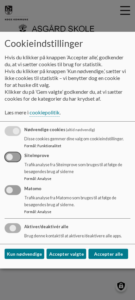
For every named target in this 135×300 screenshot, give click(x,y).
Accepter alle (108, 254)
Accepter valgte (66, 254)
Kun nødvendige (24, 254)
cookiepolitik (44, 112)
